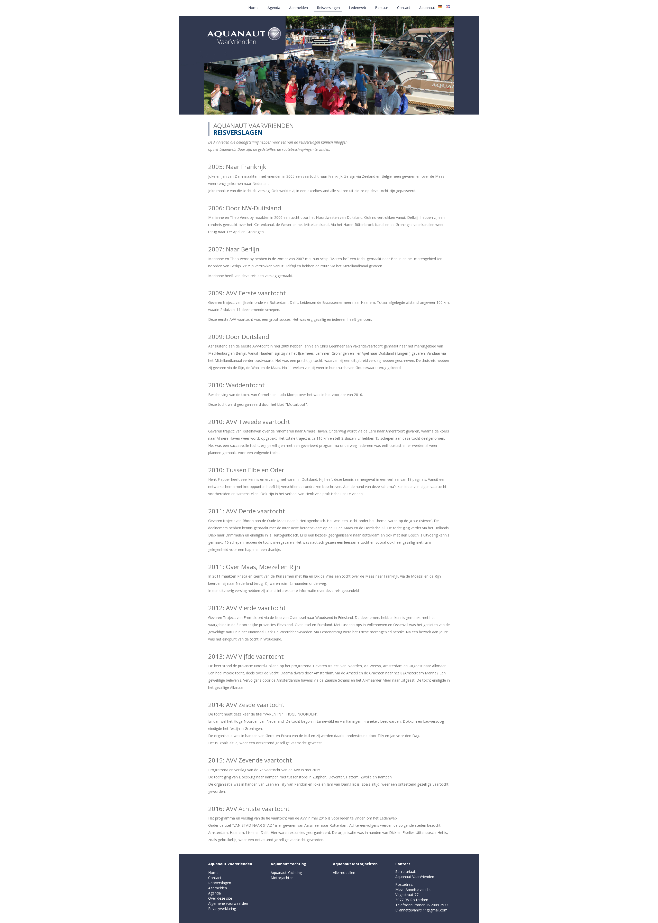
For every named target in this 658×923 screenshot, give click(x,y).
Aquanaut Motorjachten (355, 863)
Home (253, 7)
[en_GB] (448, 6)
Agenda (274, 7)
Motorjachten (282, 877)
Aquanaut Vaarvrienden (230, 863)
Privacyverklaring (222, 908)
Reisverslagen (328, 7)
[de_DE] (440, 6)
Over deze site (220, 898)
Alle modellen (344, 872)
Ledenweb (357, 7)
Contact (403, 7)
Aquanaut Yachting (288, 863)
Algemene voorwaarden (228, 903)
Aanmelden (298, 7)
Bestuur (381, 7)
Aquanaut (427, 7)
